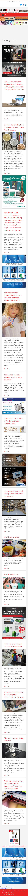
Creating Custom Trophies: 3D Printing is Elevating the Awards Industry (14, 127)
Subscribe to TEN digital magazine (14, 1)
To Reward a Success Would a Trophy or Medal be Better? (13, 377)
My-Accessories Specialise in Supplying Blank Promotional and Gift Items (14, 694)
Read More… (7, 119)
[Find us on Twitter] (21, 5)
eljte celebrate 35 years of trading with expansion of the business (13, 493)
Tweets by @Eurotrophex (6, 888)
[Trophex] (9, 11)
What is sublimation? (11, 537)
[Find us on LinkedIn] (25, 5)
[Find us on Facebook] (23, 5)
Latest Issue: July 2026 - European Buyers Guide (14, 846)
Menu (6, 15)
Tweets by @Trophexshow (6, 887)
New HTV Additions (11, 575)
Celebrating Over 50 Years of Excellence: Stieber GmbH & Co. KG (13, 421)
